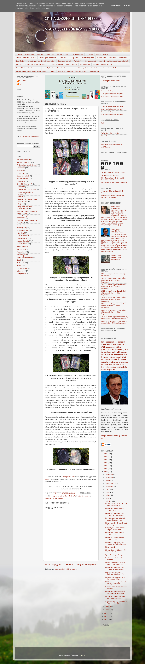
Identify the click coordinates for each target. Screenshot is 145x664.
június (108, 492)
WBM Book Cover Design (110, 133)
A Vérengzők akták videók (110, 81)
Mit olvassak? (85, 64)
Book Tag (89, 54)
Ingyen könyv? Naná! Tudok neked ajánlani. (32, 71)
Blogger (82, 655)
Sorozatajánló (94, 71)
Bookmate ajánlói (64, 61)
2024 (106, 460)
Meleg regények (57, 64)
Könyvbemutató (90, 61)
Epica (103, 123)
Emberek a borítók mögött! (102, 64)
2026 (106, 454)
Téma (38, 68)
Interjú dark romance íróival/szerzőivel (72, 71)
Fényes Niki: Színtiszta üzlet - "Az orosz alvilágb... (115, 578)
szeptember (110, 483)
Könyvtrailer (75, 58)
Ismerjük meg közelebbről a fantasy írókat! (89, 68)
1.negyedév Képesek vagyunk (112, 91)
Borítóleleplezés (88, 58)
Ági (20, 84)
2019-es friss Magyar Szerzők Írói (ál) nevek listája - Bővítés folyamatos (113, 286)
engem (48, 479)
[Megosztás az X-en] (85, 493)
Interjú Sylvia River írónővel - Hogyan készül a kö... (115, 528)
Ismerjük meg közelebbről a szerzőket (41, 61)
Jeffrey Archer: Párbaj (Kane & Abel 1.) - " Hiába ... (116, 602)
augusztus (110, 486)
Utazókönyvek (22, 268)
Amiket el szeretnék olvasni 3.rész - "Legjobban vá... (115, 563)
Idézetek (112, 58)
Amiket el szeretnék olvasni (26, 58)
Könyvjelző (21, 233)
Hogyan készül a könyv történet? (63, 496)
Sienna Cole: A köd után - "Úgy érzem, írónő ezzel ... (116, 551)
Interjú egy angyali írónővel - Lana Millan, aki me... (115, 519)
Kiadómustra (101, 58)
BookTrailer (20, 61)
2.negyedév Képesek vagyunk (112, 109)
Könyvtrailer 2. (110, 547)
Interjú (78, 496)
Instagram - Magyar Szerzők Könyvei (114, 182)
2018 (106, 616)
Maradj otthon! (71, 64)
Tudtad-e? (77, 61)
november (109, 477)
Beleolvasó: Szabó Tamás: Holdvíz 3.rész (114, 509)
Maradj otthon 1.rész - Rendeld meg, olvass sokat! (116, 504)
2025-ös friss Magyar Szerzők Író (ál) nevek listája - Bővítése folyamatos (114, 322)
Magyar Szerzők (63, 54)
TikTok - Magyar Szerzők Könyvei (113, 172)
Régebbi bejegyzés (86, 564)
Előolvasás (63, 58)
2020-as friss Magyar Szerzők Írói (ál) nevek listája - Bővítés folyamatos (113, 293)
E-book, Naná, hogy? (50, 68)
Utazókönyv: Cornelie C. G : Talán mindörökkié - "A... (115, 573)
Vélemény (20, 271)
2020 (106, 472)
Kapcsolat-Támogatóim (45, 54)
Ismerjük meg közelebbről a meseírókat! (113, 61)
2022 (106, 466)
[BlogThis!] (83, 493)
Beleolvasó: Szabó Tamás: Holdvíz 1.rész (114, 538)
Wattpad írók (66, 68)
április (108, 498)
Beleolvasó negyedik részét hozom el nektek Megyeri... (115, 592)
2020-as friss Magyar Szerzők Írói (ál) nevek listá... (116, 583)
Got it (127, 6)
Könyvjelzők (112, 68)
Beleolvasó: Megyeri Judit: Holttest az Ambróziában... (115, 514)
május (108, 495)
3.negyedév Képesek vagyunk (112, 93)
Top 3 (53, 71)
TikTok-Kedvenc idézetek (110, 175)
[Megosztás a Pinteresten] (89, 493)
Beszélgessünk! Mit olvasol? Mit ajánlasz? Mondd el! (112, 196)
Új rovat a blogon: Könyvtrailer (116, 555)
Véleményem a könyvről (47, 58)
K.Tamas (22, 81)
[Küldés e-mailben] (81, 493)
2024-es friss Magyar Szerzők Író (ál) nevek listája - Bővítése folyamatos (114, 317)
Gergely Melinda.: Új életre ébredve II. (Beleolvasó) (118, 257)
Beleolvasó (123, 58)
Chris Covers (106, 136)
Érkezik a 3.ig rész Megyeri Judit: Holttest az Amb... (115, 597)
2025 (106, 457)
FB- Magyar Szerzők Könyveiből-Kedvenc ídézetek (113, 179)
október (109, 480)
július (108, 489)
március (109, 501)
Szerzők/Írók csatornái (24, 68)
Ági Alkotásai (105, 147)
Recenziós (20, 252)
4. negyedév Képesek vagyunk (112, 96)
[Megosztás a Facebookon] (87, 493)
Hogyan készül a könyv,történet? (36, 64)
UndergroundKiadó (68, 476)
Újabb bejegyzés (53, 564)
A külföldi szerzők (102, 54)
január (108, 610)
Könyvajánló (86, 496)
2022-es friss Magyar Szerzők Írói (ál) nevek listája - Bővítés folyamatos (113, 305)
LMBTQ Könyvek (23, 236)
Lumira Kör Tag (77, 54)
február (108, 607)
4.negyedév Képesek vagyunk (112, 114)
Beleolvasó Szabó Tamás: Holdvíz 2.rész (114, 533)
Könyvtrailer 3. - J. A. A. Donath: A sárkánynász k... (116, 524)
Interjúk (19, 64)
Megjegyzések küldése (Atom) (66, 569)
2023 (106, 463)
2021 (106, 469)
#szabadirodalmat (23, 160)
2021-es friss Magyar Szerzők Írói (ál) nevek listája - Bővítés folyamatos (113, 299)
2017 (106, 619)
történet (61, 498)
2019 (106, 613)
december (109, 474)
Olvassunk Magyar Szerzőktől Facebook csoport (112, 192)
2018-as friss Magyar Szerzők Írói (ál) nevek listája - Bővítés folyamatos (113, 280)
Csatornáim (29, 54)
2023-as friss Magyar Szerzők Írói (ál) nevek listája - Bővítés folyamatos (113, 312)
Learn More (116, 6)
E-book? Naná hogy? (24, 184)
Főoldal (19, 54)
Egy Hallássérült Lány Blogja (29, 136)
